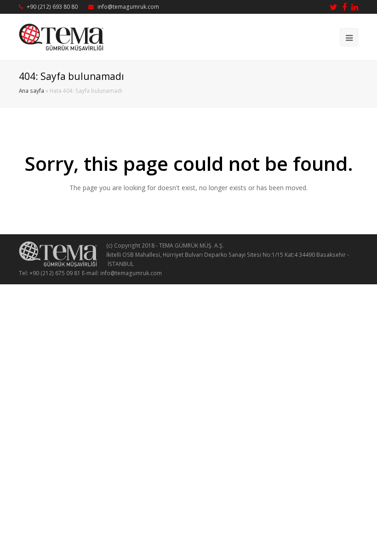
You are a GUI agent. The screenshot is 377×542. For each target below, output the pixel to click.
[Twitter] (333, 7)
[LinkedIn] (354, 7)
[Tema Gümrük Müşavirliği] (61, 36)
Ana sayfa (31, 90)
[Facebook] (344, 7)
